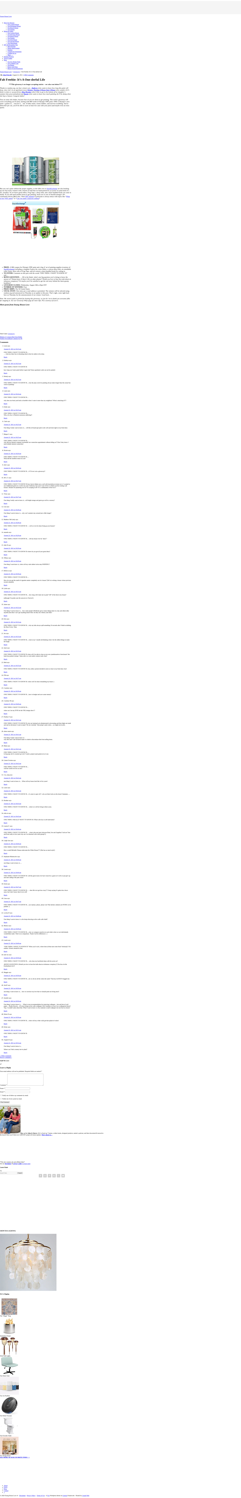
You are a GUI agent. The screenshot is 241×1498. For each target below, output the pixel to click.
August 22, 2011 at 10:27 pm (12, 481)
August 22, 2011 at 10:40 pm (12, 704)
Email (2, 1092)
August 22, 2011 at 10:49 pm (12, 929)
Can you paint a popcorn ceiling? (28, 198)
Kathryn (34, 88)
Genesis (65, 1495)
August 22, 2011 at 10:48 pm (12, 916)
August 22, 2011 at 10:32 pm (12, 607)
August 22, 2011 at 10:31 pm (12, 591)
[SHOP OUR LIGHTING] (28, 1290)
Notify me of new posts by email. (12, 1099)
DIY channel (29, 196)
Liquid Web (85, 1495)
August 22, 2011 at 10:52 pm (12, 1043)
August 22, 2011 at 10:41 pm (12, 720)
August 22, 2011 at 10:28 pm (12, 510)
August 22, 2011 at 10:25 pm (12, 410)
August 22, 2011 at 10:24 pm (12, 394)
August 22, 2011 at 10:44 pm (12, 829)
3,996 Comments (28, 75)
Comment (3, 1085)
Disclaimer (22, 1495)
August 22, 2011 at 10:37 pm (12, 678)
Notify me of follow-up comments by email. (15, 1095)
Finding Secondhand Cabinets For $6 (11, 338)
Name (2, 1088)
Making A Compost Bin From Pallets (11, 337)
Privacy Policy (31, 1495)
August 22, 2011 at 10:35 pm (12, 665)
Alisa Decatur (26, 92)
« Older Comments (5, 1056)
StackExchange (52, 189)
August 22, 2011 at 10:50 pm (12, 958)
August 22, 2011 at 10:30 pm (12, 574)
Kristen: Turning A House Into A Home (41, 90)
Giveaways (16, 72)
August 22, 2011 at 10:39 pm (12, 691)
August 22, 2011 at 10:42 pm (12, 763)
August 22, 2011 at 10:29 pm (12, 535)
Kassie (26, 94)
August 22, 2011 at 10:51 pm (12, 1030)
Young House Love (6, 16)
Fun (48, 1495)
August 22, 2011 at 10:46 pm (12, 844)
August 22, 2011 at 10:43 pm (12, 803)
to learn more (21, 1164)
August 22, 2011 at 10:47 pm (12, 887)
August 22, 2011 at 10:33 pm (12, 636)
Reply (5, 357)
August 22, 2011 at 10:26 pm (12, 453)
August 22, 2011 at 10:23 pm (12, 349)
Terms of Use (41, 1495)
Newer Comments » (6, 1057)
